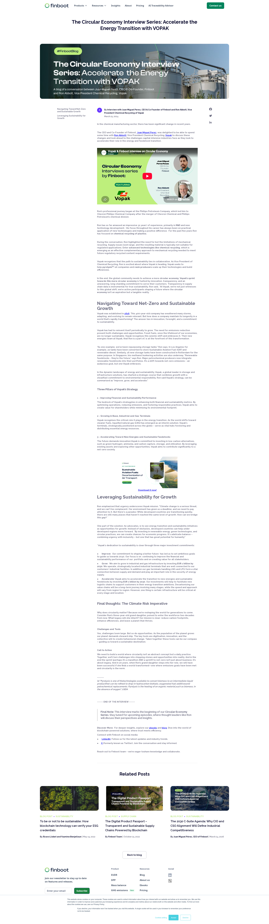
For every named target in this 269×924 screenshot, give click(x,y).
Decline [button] (185, 917)
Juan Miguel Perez (146, 132)
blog (164, 728)
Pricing (140, 5)
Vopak (168, 135)
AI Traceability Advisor (161, 5)
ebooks (153, 728)
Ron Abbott (120, 135)
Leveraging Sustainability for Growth (71, 117)
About (128, 5)
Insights (115, 5)
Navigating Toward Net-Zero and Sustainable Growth (71, 110)
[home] (57, 5)
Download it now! (147, 490)
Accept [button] (173, 917)
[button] (81, 5)
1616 (126, 313)
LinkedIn (106, 739)
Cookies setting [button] (161, 917)
